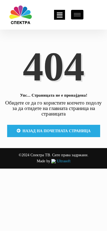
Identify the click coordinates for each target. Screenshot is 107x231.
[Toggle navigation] (59, 15)
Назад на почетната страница (56, 131)
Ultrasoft (63, 161)
